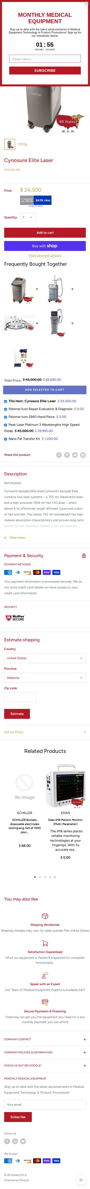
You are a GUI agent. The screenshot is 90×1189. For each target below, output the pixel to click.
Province (10, 669)
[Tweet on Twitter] (75, 455)
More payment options (45, 255)
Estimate (17, 714)
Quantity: (11, 217)
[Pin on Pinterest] (67, 455)
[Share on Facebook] (59, 455)
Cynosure (12, 170)
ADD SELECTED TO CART (45, 390)
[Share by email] (83, 455)
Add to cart (45, 233)
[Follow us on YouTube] (23, 1141)
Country (10, 649)
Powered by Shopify (16, 1180)
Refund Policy (13, 732)
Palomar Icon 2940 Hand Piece (32, 417)
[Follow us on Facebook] (7, 1141)
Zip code (10, 688)
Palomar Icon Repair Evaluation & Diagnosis (40, 409)
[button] (34, 877)
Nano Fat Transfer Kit (24, 439)
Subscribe (18, 1117)
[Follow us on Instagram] (15, 1141)
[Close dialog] (86, 4)
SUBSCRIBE (44, 71)
